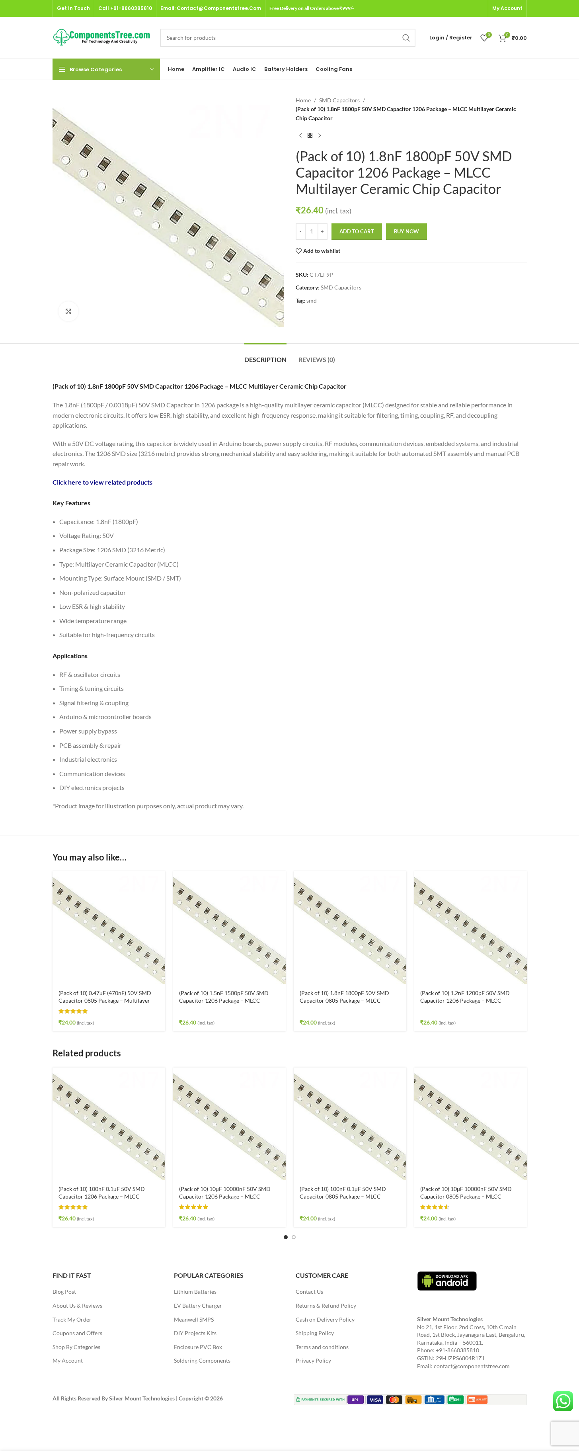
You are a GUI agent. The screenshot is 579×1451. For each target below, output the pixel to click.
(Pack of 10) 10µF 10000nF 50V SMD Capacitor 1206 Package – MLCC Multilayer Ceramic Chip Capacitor (225, 1196)
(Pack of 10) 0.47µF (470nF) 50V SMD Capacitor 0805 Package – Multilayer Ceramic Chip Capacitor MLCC (104, 1000)
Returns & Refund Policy (326, 1305)
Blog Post (64, 1291)
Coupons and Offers (77, 1333)
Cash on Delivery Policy (325, 1319)
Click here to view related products (102, 482)
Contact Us (309, 1291)
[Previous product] (300, 135)
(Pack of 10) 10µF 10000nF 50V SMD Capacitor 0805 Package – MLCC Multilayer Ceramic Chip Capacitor (466, 1196)
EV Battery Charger (198, 1305)
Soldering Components (202, 1360)
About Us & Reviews (77, 1305)
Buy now (406, 231)
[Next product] (319, 135)
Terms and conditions (322, 1346)
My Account (68, 1360)
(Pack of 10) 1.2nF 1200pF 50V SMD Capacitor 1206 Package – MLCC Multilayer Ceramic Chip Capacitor (465, 1000)
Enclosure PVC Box (198, 1346)
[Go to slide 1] (286, 1237)
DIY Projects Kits (195, 1333)
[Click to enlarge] (68, 311)
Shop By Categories (76, 1346)
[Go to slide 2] (294, 1237)
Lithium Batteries (195, 1291)
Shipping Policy (315, 1333)
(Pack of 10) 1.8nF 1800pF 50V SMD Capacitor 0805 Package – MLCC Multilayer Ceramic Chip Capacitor (344, 1000)
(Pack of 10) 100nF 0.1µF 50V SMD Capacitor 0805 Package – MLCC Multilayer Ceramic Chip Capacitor (343, 1196)
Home (303, 100)
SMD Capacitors (339, 100)
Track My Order (72, 1319)
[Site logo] (102, 36)
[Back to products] (310, 135)
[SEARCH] (406, 38)
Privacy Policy (313, 1360)
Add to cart (356, 231)
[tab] (265, 355)
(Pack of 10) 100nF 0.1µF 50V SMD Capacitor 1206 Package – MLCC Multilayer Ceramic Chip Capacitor (102, 1196)
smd (311, 300)
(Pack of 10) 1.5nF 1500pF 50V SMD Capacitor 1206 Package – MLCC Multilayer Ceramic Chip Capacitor (224, 1000)
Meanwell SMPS (194, 1319)
